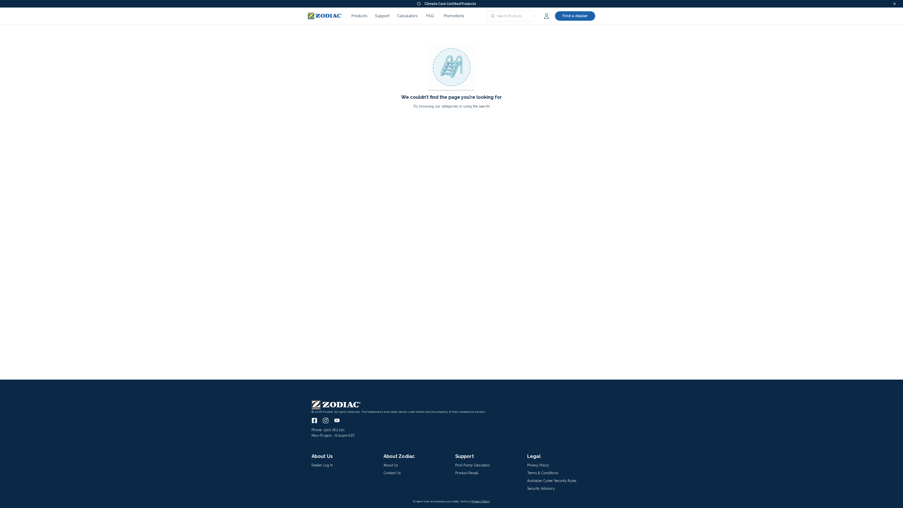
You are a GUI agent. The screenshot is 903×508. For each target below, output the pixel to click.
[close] (894, 4)
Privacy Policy (480, 501)
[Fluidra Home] (325, 16)
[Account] (546, 16)
